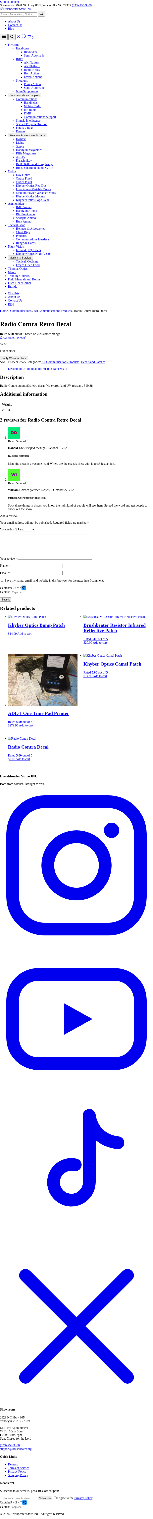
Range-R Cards (25, 243)
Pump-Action (32, 84)
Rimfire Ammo (25, 214)
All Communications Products (53, 310)
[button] (24, 588)
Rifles (19, 59)
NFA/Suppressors (27, 91)
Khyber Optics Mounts (30, 196)
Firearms (13, 44)
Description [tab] (15, 368)
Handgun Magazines (29, 149)
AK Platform (32, 62)
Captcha (5, 588)
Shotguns (22, 80)
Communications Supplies (25, 95)
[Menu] (4, 37)
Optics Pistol (24, 182)
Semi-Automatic (34, 55)
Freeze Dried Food (28, 265)
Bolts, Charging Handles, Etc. (35, 167)
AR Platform (32, 66)
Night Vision (16, 246)
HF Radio (30, 109)
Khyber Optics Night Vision (33, 253)
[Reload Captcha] (24, 588)
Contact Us (15, 25)
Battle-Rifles (32, 69)
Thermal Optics (17, 268)
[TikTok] (76, 1248)
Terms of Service (18, 1468)
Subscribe (45, 1498)
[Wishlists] (24, 37)
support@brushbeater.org (16, 1449)
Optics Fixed (24, 178)
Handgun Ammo (26, 210)
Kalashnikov (24, 160)
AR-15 (20, 157)
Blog (11, 28)
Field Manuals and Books (24, 279)
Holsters (21, 139)
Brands (12, 286)
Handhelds (30, 102)
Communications (26, 99)
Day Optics (23, 175)
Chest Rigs (23, 232)
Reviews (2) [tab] (60, 368)
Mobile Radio (32, 106)
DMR (27, 113)
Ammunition (16, 203)
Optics (12, 171)
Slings (20, 146)
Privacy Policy (17, 1471)
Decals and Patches (93, 362)
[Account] (19, 37)
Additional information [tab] (37, 368)
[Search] (41, 14)
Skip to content (9, 1)
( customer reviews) (13, 337)
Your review (9, 558)
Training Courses (18, 275)
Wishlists (13, 293)
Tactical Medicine (27, 261)
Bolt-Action (31, 73)
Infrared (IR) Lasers (28, 250)
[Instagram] (76, 940)
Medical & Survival (20, 257)
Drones (20, 131)
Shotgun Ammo (26, 218)
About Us (14, 21)
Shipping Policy (18, 1475)
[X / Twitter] (76, 1401)
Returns (13, 1464)
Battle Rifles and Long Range (34, 164)
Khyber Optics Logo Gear (32, 200)
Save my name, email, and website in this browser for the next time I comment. (54, 580)
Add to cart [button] (24, 633)
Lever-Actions (33, 77)
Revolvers (30, 52)
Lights (20, 142)
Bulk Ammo (23, 221)
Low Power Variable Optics (33, 189)
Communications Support (40, 117)
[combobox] (18, 14)
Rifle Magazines (26, 153)
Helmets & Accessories (30, 228)
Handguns (22, 48)
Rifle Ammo (23, 207)
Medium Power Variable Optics (36, 192)
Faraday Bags (24, 127)
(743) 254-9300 (82, 5)
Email (5, 573)
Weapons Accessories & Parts (27, 135)
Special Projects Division (31, 124)
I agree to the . (75, 1498)
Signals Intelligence (28, 120)
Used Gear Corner (19, 283)
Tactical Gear (16, 225)
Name (5, 565)
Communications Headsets (32, 239)
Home (4, 310)
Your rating (8, 529)
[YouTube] (76, 1094)
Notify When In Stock (14, 358)
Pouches (21, 235)
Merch (12, 272)
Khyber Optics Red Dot (31, 185)
